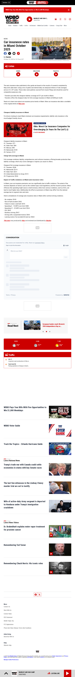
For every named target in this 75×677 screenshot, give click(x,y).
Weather (15, 25)
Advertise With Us (9, 636)
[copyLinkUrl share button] (18, 53)
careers (42, 657)
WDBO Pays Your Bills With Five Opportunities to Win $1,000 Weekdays (27, 10)
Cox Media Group (12, 656)
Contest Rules (8, 614)
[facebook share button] (5, 53)
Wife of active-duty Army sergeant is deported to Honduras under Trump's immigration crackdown (24, 504)
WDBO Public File (9, 621)
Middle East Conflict (43, 25)
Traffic (21, 25)
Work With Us (7, 610)
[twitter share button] (9, 53)
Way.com (21, 104)
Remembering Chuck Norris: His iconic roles (23, 563)
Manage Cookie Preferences (11, 659)
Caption (66, 57)
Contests (52, 25)
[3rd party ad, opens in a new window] (18, 130)
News (9, 25)
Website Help (7, 645)
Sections (5, 2)
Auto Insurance (40, 132)
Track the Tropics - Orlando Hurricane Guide (23, 444)
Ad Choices (30, 657)
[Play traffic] (56, 74)
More (65, 25)
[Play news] (18, 74)
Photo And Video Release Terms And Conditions (17, 628)
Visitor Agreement (57, 656)
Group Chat (59, 25)
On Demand (33, 25)
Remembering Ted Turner (15, 545)
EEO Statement (8, 617)
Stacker (48, 220)
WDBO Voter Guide (12, 425)
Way (23, 220)
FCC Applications (8, 624)
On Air (26, 25)
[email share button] (14, 53)
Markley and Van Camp (41, 18)
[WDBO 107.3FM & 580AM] (37, 2)
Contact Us (7, 607)
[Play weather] (37, 74)
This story (7, 220)
